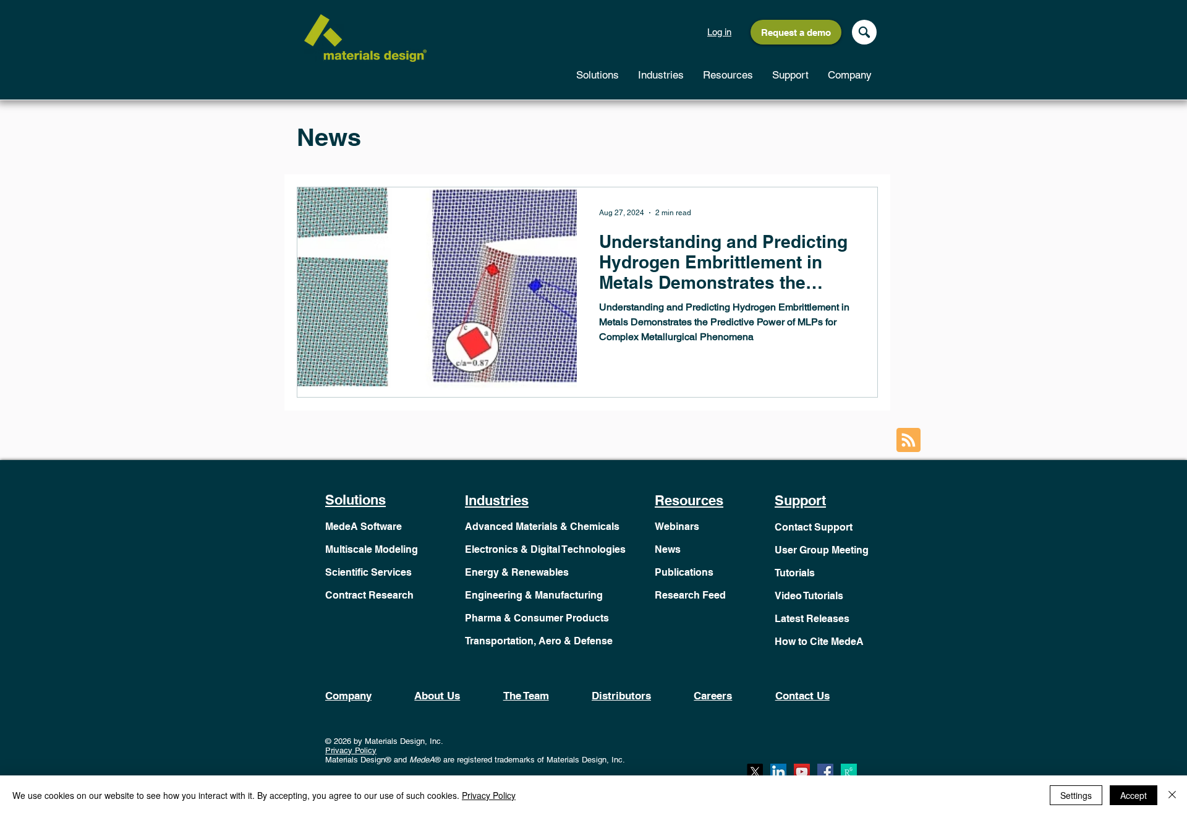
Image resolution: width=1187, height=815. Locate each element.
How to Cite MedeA (819, 641)
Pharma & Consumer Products (537, 618)
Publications (684, 572)
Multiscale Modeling (371, 549)
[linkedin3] (778, 772)
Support (800, 500)
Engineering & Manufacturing (534, 595)
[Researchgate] (849, 772)
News (668, 549)
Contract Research (369, 595)
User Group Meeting (822, 550)
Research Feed (690, 595)
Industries (497, 500)
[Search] (864, 32)
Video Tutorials (809, 596)
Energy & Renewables (517, 572)
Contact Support (814, 527)
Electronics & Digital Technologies (545, 549)
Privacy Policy (351, 750)
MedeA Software (363, 526)
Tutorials (795, 573)
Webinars (677, 526)
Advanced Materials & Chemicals (542, 526)
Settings (1076, 795)
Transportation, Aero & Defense (539, 641)
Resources (689, 500)
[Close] (1172, 795)
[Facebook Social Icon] (825, 772)
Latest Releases (812, 619)
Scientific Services (368, 572)
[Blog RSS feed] (908, 440)
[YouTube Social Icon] (802, 772)
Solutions (355, 500)
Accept (1133, 795)
